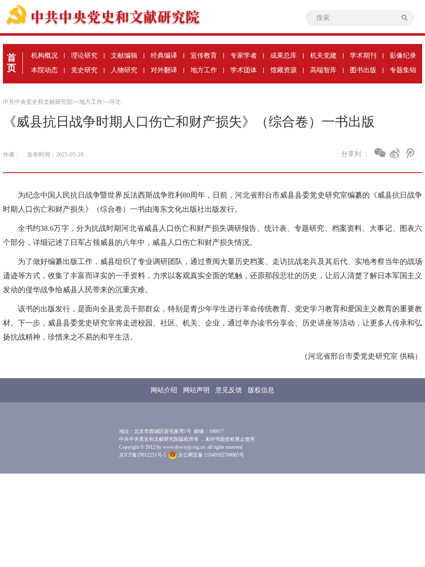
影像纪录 (403, 55)
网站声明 (196, 389)
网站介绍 (164, 389)
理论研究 (84, 55)
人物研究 (124, 69)
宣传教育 (204, 55)
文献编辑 (124, 55)
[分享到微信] (380, 152)
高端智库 (323, 69)
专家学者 (243, 55)
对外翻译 (164, 69)
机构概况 (44, 55)
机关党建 (323, 55)
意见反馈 (228, 389)
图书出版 (363, 69)
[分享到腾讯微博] (409, 153)
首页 (11, 62)
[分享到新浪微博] (395, 153)
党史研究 (84, 69)
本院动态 (44, 69)
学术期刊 (363, 55)
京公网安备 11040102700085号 (210, 455)
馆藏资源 (283, 69)
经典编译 (164, 55)
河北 (115, 102)
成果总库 (283, 55)
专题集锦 (403, 69)
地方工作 (204, 69)
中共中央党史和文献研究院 (38, 102)
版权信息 (261, 389)
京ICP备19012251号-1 (142, 455)
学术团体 (243, 69)
